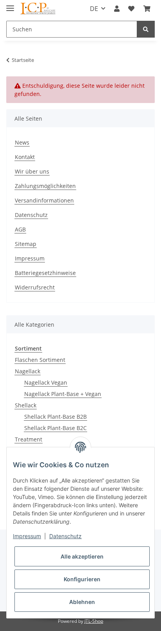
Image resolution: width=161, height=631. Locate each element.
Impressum (30, 258)
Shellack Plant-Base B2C (55, 428)
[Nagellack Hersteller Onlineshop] (38, 9)
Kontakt (25, 157)
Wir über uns (32, 171)
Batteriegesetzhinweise (45, 273)
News (22, 142)
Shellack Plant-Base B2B (55, 416)
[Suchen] (146, 29)
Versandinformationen (44, 200)
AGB (20, 229)
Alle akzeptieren (82, 556)
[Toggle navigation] (10, 5)
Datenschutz (31, 215)
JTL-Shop (93, 621)
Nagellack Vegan (45, 382)
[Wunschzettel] (131, 8)
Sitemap (25, 244)
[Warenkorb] (147, 8)
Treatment (28, 439)
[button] (117, 8)
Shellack (25, 405)
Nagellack (27, 371)
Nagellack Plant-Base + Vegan (62, 394)
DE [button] (94, 8)
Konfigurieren (82, 579)
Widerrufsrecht (35, 287)
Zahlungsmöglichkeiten (45, 186)
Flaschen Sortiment (40, 359)
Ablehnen (82, 601)
